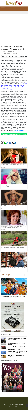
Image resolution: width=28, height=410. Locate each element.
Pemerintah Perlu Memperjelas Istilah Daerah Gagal (16, 356)
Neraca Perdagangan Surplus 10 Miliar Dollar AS (12, 85)
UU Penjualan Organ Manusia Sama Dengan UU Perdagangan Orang (12, 87)
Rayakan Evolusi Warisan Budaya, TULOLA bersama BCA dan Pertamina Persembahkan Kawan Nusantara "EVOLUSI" (17, 348)
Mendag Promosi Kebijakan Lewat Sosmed (11, 90)
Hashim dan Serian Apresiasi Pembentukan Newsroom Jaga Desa (17, 339)
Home (5, 404)
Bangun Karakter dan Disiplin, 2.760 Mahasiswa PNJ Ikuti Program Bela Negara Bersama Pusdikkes (13, 297)
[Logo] (13, 3)
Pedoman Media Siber (19, 404)
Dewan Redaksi (11, 404)
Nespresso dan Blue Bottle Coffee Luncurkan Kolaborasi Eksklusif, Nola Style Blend (17, 352)
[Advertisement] (14, 28)
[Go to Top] (27, 405)
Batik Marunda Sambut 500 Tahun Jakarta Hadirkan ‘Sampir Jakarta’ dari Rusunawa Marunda (17, 343)
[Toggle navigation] (3, 8)
